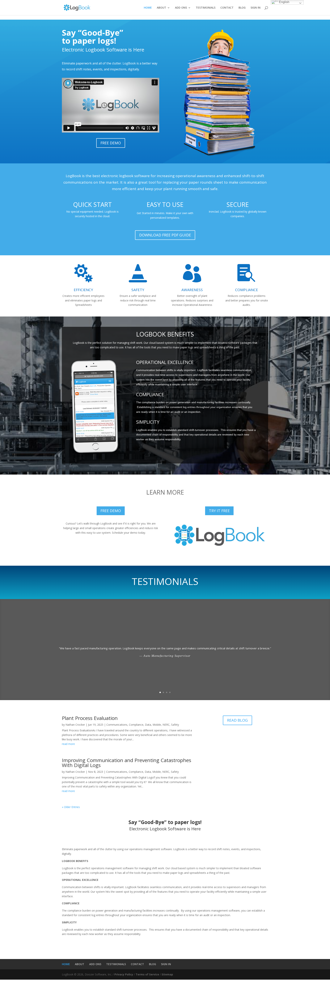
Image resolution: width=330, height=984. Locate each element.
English (283, 2)
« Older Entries (71, 807)
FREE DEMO (110, 142)
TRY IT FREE (219, 510)
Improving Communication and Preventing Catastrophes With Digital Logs (126, 763)
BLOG (242, 7)
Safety (175, 724)
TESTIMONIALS (205, 7)
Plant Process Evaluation (90, 718)
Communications (116, 724)
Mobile (157, 724)
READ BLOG (237, 720)
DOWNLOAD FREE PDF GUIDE (165, 235)
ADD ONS (181, 7)
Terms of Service (147, 974)
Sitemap (167, 974)
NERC (166, 724)
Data (148, 724)
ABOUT (161, 7)
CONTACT (227, 7)
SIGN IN (255, 7)
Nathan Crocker (75, 724)
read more (68, 744)
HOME (148, 7)
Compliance (136, 724)
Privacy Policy (123, 974)
